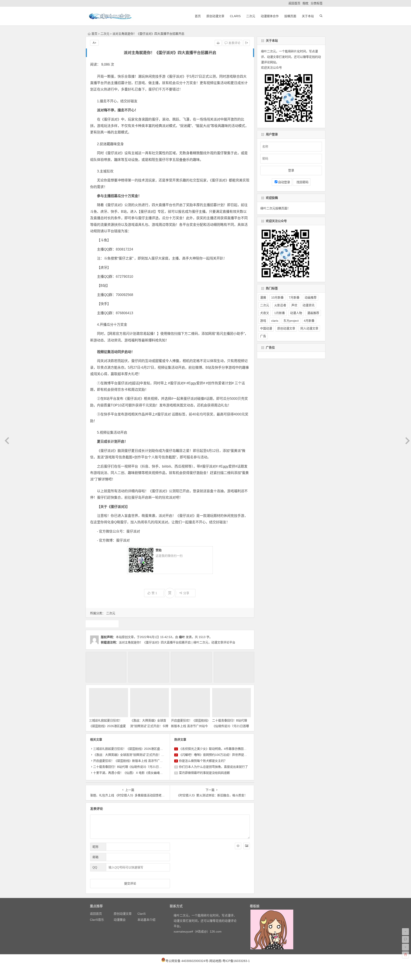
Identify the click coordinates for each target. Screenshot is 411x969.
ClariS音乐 (97, 919)
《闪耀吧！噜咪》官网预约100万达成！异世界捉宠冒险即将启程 (222, 754)
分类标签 (317, 3)
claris (274, 320)
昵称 (95, 846)
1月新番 (279, 313)
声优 (294, 305)
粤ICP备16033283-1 (236, 961)
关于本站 (308, 16)
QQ (94, 867)
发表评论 (234, 43)
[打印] (218, 43)
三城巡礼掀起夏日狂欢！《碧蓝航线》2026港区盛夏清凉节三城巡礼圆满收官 (107, 726)
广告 (263, 336)
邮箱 (95, 857)
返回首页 (294, 3)
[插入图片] (246, 846)
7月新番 (294, 297)
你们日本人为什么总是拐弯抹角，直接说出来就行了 (213, 766)
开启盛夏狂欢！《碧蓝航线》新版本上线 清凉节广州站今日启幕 (189, 726)
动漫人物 (296, 313)
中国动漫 (266, 328)
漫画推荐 (313, 313)
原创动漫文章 (215, 16)
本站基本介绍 (146, 919)
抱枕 (305, 3)
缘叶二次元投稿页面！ (275, 208)
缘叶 (182, 637)
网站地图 (215, 961)
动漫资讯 (308, 305)
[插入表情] (238, 846)
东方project (291, 320)
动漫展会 (120, 919)
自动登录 (284, 182)
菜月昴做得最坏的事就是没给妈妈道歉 (204, 772)
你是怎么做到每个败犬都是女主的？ (203, 760)
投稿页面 (290, 16)
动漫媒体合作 (270, 16)
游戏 (102, 623)
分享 (186, 593)
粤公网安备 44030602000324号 (186, 961)
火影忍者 (280, 305)
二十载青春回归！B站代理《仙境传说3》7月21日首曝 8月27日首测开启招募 (230, 726)
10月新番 (277, 297)
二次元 (250, 16)
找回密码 (301, 182)
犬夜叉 (264, 313)
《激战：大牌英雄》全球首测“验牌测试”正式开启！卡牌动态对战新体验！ (149, 726)
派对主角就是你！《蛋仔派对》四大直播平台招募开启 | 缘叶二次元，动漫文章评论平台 (177, 642)
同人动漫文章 (309, 328)
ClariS (235, 16)
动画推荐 (311, 297)
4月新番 (309, 320)
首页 (198, 16)
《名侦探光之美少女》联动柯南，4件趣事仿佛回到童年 (216, 748)
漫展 (263, 297)
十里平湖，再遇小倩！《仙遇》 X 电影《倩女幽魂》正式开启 (134, 772)
